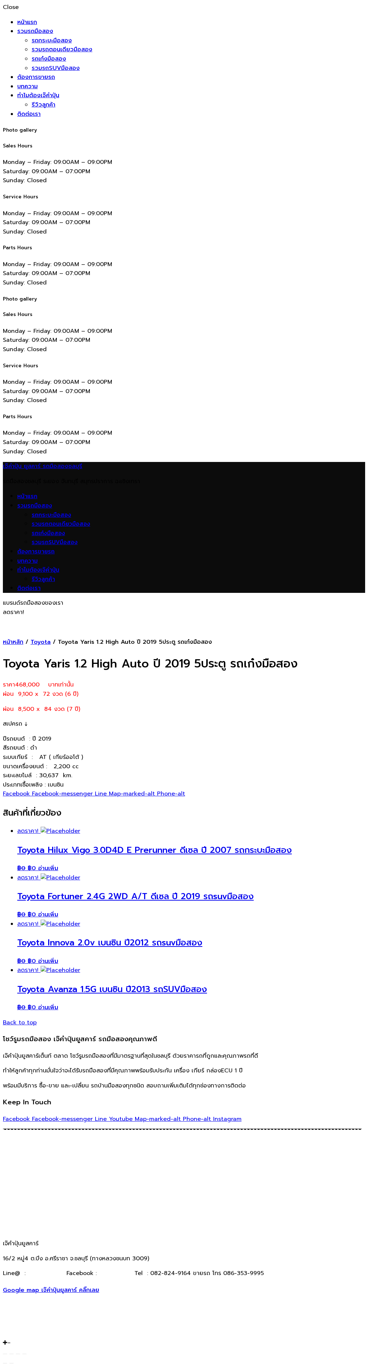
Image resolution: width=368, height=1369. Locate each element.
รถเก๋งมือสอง (49, 59)
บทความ (27, 86)
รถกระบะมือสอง (52, 40)
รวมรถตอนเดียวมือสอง (62, 49)
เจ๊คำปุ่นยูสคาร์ (114, 1273)
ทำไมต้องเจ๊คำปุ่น (38, 95)
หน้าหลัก (13, 642)
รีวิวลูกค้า (43, 104)
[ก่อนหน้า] (5, 1363)
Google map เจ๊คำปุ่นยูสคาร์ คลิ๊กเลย (51, 1290)
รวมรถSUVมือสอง (56, 68)
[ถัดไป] (11, 1363)
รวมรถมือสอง (35, 31)
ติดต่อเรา (29, 114)
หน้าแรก (27, 22)
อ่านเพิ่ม (48, 868)
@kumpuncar (46, 1273)
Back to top (20, 1022)
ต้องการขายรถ (36, 77)
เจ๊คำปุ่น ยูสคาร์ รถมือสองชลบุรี (42, 466)
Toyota (41, 642)
